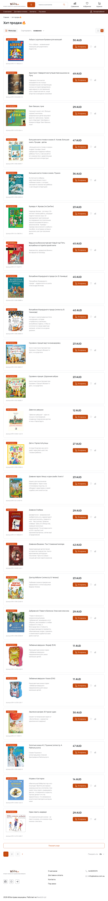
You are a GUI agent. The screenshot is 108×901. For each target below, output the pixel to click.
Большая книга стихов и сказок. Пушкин (44, 173)
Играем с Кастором (36, 778)
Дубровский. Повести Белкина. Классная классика (49, 611)
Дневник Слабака (36, 510)
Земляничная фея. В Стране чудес (42, 712)
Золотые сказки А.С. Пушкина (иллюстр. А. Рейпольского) (45, 746)
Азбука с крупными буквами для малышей (45, 39)
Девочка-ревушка (36, 410)
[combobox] (52, 4)
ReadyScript (41, 897)
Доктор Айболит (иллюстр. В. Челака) (44, 577)
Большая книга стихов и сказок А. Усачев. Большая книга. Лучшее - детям (49, 140)
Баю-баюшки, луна (36, 106)
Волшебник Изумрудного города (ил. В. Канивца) (48, 276)
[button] (10, 31)
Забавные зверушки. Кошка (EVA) (42, 678)
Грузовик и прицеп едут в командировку (44, 343)
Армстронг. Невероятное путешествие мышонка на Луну (49, 74)
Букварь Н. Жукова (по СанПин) (41, 206)
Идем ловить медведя (38, 812)
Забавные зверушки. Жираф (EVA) (42, 645)
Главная (6, 17)
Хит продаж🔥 (16, 17)
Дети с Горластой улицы (38, 443)
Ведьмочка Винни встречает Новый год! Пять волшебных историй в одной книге (47, 244)
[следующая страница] (22, 854)
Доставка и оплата (55, 875)
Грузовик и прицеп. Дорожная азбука (43, 376)
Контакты (52, 879)
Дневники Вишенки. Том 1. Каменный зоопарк (46, 544)
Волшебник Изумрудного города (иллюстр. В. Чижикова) (47, 310)
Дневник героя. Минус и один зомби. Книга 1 (46, 476)
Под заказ (52, 884)
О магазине (52, 871)
